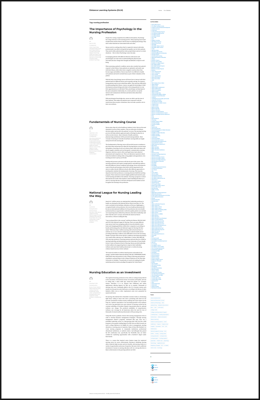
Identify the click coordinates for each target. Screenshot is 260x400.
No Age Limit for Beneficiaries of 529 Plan (160, 195)
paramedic (153, 340)
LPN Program (154, 179)
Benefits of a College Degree (157, 63)
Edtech (153, 125)
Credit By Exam (154, 104)
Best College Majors (155, 64)
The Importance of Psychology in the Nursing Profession (115, 30)
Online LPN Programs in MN (157, 221)
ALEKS (152, 48)
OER (152, 202)
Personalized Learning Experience (159, 241)
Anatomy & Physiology (156, 302)
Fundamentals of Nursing (94, 141)
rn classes (166, 345)
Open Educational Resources (157, 233)
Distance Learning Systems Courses (159, 113)
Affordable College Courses (157, 46)
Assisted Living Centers (163, 305)
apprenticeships (155, 50)
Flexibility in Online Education (158, 132)
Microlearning (154, 188)
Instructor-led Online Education (158, 159)
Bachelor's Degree (155, 60)
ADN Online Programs (156, 41)
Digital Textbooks (155, 108)
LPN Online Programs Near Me (158, 178)
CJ (151, 81)
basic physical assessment (95, 138)
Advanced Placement (156, 43)
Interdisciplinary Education (157, 161)
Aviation (153, 58)
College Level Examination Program (159, 312)
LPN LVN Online (154, 174)
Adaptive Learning (155, 40)
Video (152, 282)
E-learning (153, 120)
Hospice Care (165, 324)
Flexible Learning (155, 134)
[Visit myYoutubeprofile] (152, 369)
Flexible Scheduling (155, 135)
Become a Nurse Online (156, 61)
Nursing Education (93, 134)
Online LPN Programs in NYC (157, 223)
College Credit (154, 85)
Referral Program (155, 255)
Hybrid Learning (155, 152)
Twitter (155, 365)
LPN (163, 326)
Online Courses (154, 212)
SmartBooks (154, 266)
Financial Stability (155, 131)
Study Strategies (155, 269)
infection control (93, 146)
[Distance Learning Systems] (160, 356)
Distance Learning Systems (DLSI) (106, 10)
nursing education (97, 292)
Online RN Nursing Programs (157, 229)
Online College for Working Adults (159, 209)
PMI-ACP (153, 242)
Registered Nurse (155, 256)
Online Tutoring (155, 232)
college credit (154, 309)
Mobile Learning (155, 189)
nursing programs (163, 338)
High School (154, 145)
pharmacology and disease (95, 151)
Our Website (167, 10)
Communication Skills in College (158, 94)
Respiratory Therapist (156, 260)
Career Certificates (155, 73)
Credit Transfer (154, 105)
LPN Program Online (156, 181)
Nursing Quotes (154, 201)
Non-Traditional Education (157, 196)
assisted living (154, 305)
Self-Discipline (154, 263)
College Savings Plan (156, 93)
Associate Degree (155, 54)
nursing (99, 217)
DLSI (152, 115)
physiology (166, 340)
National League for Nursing (157, 331)
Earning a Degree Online (156, 121)
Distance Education (155, 110)
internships (154, 162)
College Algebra (155, 84)
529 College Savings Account (157, 26)
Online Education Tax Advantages (159, 218)
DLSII (152, 117)
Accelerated (154, 30)
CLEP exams (160, 307)
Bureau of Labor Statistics (95, 287)
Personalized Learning (156, 239)
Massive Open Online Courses (158, 185)
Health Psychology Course (95, 54)
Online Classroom (155, 205)
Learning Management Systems (158, 167)
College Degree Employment (157, 87)
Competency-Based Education (158, 95)
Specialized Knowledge (156, 268)
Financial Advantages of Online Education (160, 130)
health (94, 143)
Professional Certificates (156, 249)
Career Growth (154, 74)
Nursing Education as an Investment (115, 272)
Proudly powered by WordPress (113, 393)
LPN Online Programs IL (156, 177)
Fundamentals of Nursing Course (112, 122)
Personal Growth (155, 238)
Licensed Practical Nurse (156, 168)
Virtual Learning (155, 286)
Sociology (159, 347)
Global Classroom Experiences (158, 144)
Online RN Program (155, 231)
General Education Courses (157, 140)
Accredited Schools (155, 36)
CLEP (155, 307)
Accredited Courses (155, 34)
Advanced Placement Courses (157, 300)
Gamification (154, 137)
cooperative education (156, 100)
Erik (90, 41)
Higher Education (155, 148)
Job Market (153, 164)
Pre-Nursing (154, 243)
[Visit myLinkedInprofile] (152, 367)
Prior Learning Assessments (157, 248)
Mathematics (154, 328)
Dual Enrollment (155, 118)
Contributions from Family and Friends (160, 98)
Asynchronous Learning (156, 56)
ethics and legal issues (94, 139)
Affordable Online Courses (157, 47)
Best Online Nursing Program (158, 66)
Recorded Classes (155, 253)
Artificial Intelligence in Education (159, 53)
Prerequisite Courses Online (157, 246)
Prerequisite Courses (156, 245)
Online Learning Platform (157, 219)
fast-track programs (155, 128)
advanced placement (155, 297)
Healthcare (98, 143)
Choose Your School (155, 78)
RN (90, 298)
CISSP (152, 80)
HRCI (152, 151)
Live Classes (154, 169)
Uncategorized (92, 45)
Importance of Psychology (95, 55)
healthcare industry (93, 145)
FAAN (96, 212)
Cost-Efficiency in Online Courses (158, 103)
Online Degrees (154, 215)
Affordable (153, 44)
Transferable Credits (156, 278)
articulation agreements (156, 51)
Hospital (152, 326)
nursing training (97, 297)
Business (153, 70)
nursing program (154, 338)
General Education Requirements (158, 141)
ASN (163, 302)
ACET (152, 39)
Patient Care (159, 340)
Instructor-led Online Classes (157, 157)
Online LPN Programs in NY (157, 222)
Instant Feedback (155, 155)
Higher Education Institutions (158, 149)
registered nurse (161, 343)
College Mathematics (156, 88)
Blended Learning (155, 67)
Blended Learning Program (157, 68)
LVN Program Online (156, 184)
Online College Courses (156, 206)
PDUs (152, 236)
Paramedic (153, 235)
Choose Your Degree (155, 77)
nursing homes (163, 335)
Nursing (153, 198)
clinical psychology (93, 48)
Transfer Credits (155, 276)
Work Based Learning (156, 288)
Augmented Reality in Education (158, 57)
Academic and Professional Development (160, 27)
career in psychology (94, 47)
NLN (96, 217)
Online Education (155, 216)
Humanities (158, 326)
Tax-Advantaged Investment (157, 273)
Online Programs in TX (156, 226)
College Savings (155, 91)
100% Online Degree (156, 24)
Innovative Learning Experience (158, 154)
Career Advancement (156, 71)
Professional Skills (155, 251)
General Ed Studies (155, 138)
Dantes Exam (154, 316)
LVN (166, 326)
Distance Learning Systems (157, 111)
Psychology (96, 59)
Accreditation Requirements (157, 33)
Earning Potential (155, 122)
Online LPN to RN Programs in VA (158, 225)
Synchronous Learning (156, 272)
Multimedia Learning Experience (158, 192)
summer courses (155, 270)
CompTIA (153, 97)
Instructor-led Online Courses (158, 158)
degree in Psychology (94, 52)
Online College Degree (156, 208)
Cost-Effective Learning (156, 101)
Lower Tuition (154, 172)
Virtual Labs (154, 285)
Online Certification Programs (158, 204)
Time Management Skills (157, 275)
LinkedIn (156, 367)
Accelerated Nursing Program (158, 31)
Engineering (154, 127)
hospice (159, 324)
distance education (162, 316)
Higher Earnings (155, 147)
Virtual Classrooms (155, 283)
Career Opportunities (156, 76)
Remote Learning (155, 258)
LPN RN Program (155, 182)
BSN (152, 307)
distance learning (154, 319)
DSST (165, 321)
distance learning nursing (94, 288)
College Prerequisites (156, 90)
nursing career (92, 219)
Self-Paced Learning (156, 265)
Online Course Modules (156, 211)
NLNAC (152, 333)
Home (160, 10)
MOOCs (153, 191)
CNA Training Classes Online (157, 83)
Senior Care (153, 347)
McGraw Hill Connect (156, 186)
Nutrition (96, 149)
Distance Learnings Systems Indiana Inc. (160, 114)
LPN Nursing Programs (156, 175)
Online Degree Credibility (157, 214)
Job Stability (154, 165)
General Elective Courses (156, 142)
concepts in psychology (94, 51)
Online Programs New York (157, 228)
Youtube (155, 369)
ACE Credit (153, 37)
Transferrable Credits (156, 279)
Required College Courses (157, 259)
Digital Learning (155, 107)
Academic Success (155, 29)
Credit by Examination (164, 314)
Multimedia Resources (156, 194)
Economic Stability (155, 124)
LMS (152, 171)
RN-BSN (153, 262)
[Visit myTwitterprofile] (152, 365)
